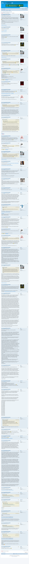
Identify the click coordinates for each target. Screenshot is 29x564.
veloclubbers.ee (2, 133)
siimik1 (21, 389)
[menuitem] (4, 9)
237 (22, 218)
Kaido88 (21, 546)
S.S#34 (21, 492)
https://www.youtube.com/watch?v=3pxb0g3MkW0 (6, 438)
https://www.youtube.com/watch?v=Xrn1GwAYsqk (6, 165)
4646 (22, 118)
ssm (20, 429)
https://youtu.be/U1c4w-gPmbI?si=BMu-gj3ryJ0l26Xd (7, 517)
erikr (20, 145)
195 (22, 493)
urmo (20, 85)
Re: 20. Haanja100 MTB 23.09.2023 (5, 42)
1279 (22, 418)
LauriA (21, 102)
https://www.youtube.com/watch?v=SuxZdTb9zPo (10, 291)
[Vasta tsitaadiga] (18, 14)
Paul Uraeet (5, 381)
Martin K (21, 247)
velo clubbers (2, 213)
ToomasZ (4, 169)
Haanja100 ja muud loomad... (4, 31)
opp (20, 440)
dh (20, 46)
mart (20, 98)
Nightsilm (21, 192)
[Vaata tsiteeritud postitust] (6, 70)
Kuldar (21, 182)
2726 (22, 19)
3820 (22, 140)
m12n (20, 450)
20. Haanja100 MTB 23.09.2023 (5, 14)
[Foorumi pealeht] (7, 2)
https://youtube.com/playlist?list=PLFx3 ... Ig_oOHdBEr (7, 93)
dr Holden (21, 54)
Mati (20, 208)
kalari (20, 487)
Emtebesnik (21, 499)
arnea (20, 417)
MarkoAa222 (21, 89)
